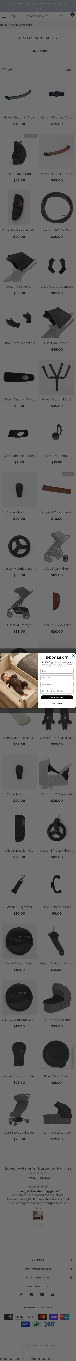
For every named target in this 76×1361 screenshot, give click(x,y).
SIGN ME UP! (57, 697)
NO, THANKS (57, 703)
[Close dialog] (73, 655)
